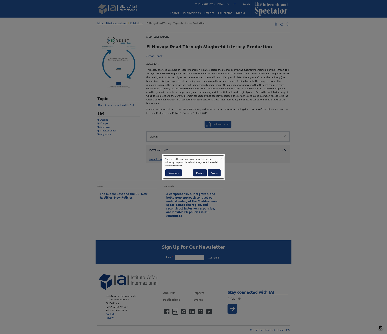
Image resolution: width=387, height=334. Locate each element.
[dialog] (193, 167)
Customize (173, 172)
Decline (200, 172)
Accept (214, 172)
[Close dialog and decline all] (221, 157)
